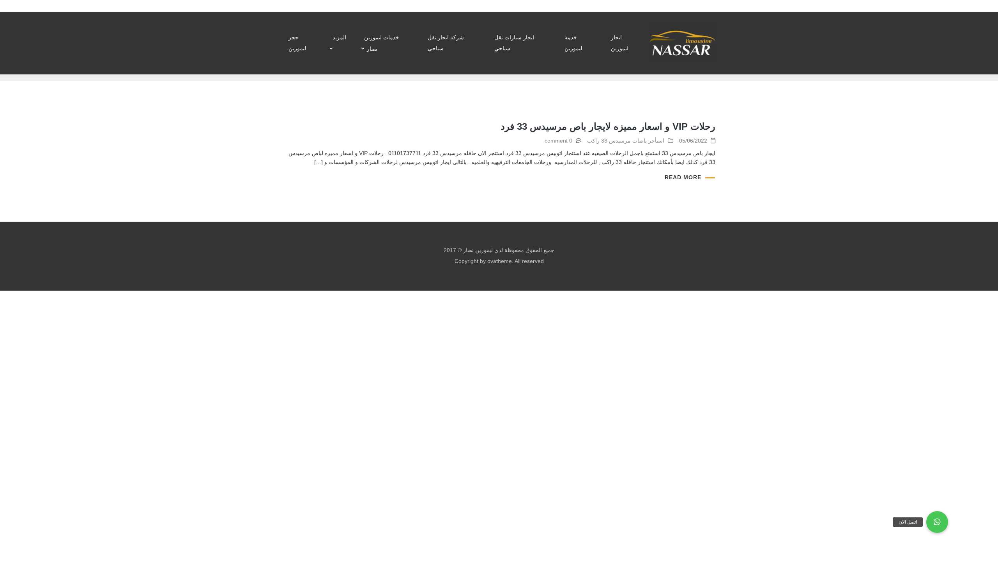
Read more (683, 177)
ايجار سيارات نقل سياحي (514, 42)
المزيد (339, 37)
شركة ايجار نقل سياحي (446, 42)
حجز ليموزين (297, 42)
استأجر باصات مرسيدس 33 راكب (625, 141)
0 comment (558, 141)
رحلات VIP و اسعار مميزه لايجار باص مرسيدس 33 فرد (608, 126)
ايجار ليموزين (619, 42)
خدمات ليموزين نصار (381, 43)
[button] (937, 522)
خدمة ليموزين (573, 42)
